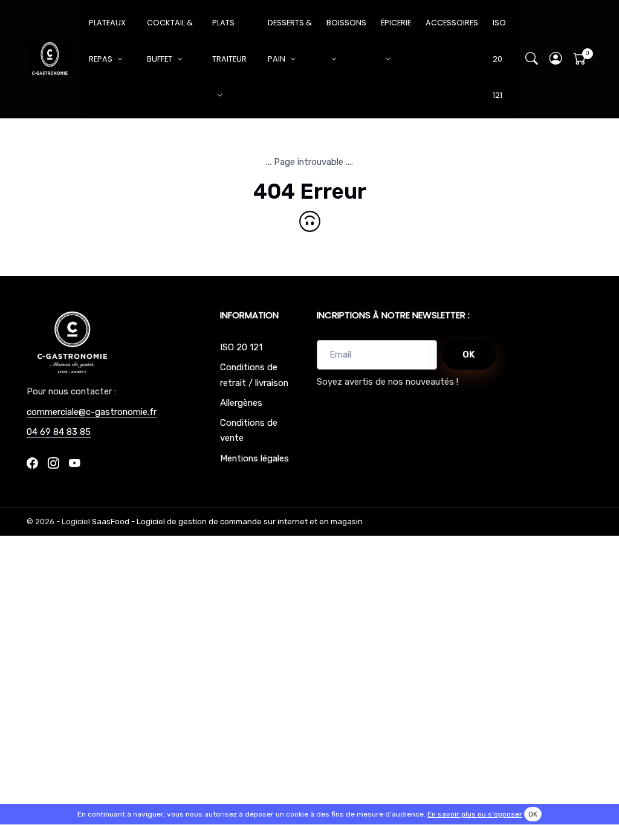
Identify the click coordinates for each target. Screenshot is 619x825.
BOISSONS (346, 23)
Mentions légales (254, 458)
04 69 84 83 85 (59, 431)
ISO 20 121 (499, 59)
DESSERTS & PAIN (290, 41)
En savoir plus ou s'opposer (474, 814)
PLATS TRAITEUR (229, 41)
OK (468, 354)
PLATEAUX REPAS (107, 41)
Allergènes (241, 402)
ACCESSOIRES (452, 23)
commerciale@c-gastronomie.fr (92, 411)
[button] (556, 59)
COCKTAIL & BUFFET (170, 41)
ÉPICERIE (396, 23)
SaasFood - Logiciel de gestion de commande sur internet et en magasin (227, 521)
